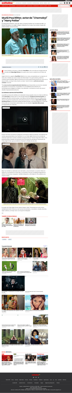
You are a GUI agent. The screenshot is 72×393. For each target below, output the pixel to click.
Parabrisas (36, 379)
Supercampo (46, 379)
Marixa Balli (30, 5)
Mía (56, 379)
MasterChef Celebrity (21, 5)
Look (51, 379)
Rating (49, 5)
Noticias (16, 379)
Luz (53, 379)
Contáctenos (29, 382)
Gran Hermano (12, 5)
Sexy (49, 3)
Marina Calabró (43, 5)
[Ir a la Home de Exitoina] (8, 3)
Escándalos (18, 3)
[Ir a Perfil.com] (68, 1)
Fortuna (26, 379)
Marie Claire (21, 379)
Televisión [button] (29, 3)
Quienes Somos (22, 382)
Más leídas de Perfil (55, 79)
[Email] (46, 67)
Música (45, 3)
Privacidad (36, 382)
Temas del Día (5, 5)
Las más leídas (54, 30)
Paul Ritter (4, 239)
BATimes (64, 379)
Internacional (36, 3)
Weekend (40, 379)
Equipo (42, 382)
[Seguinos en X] (69, 3)
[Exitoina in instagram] (64, 3)
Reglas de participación (49, 382)
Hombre (30, 379)
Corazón (24, 3)
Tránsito (58, 382)
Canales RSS (14, 382)
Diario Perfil (8, 379)
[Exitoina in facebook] (67, 3)
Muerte (10, 239)
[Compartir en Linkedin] (44, 67)
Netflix (41, 3)
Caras (12, 379)
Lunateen (60, 379)
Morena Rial (36, 5)
